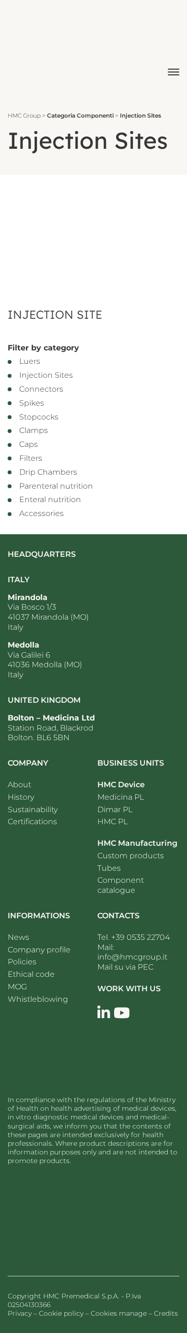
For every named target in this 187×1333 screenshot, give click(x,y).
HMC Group (24, 115)
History (21, 797)
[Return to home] (65, 1217)
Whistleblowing (38, 999)
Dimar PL (114, 809)
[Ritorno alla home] (33, 51)
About (19, 784)
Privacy (20, 1313)
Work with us (129, 988)
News (18, 937)
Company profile (39, 949)
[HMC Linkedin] (103, 1013)
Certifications (32, 821)
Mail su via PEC (125, 967)
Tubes (109, 868)
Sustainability (33, 809)
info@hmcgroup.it (132, 956)
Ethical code (31, 974)
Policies (22, 961)
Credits (166, 1313)
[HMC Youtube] (122, 1013)
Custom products (130, 855)
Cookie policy (61, 1313)
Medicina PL (120, 797)
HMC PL (112, 821)
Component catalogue (120, 885)
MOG (17, 986)
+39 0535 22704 (140, 937)
